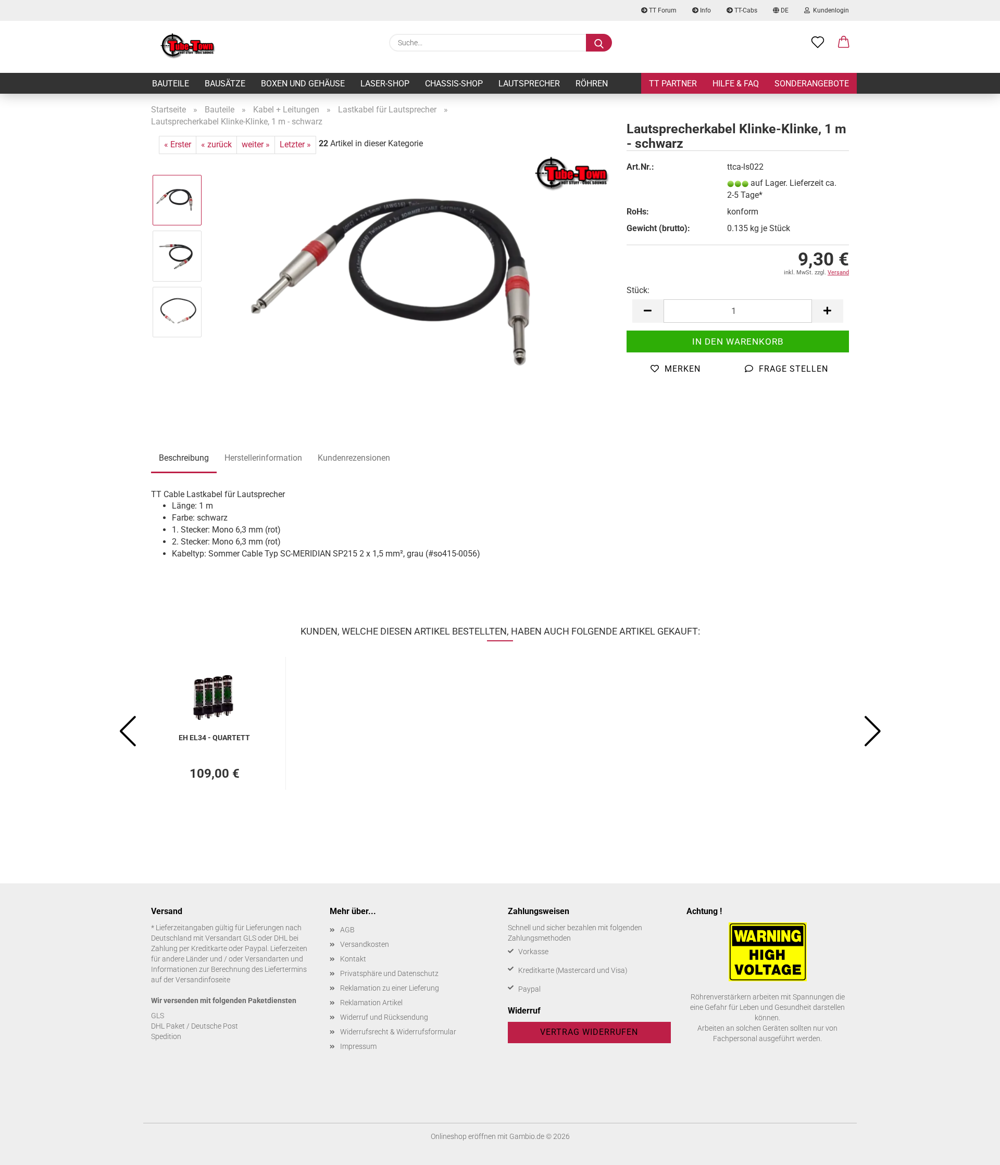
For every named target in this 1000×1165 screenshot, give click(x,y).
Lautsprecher (529, 83)
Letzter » (295, 144)
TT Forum (662, 10)
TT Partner (673, 83)
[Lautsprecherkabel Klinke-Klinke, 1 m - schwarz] (411, 283)
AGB (347, 930)
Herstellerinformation (263, 458)
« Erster (177, 144)
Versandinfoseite (203, 980)
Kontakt (353, 959)
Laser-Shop (384, 83)
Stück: (638, 290)
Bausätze (225, 83)
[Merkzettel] (818, 43)
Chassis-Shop (454, 83)
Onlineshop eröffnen (463, 1136)
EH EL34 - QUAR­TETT (214, 737)
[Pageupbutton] (971, 1149)
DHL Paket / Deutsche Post (194, 1026)
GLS (157, 1015)
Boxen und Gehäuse (303, 83)
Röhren (592, 83)
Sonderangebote (811, 83)
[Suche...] (599, 43)
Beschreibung (184, 458)
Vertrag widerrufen (589, 1032)
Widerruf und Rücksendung (384, 1017)
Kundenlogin (829, 10)
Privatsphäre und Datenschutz (389, 973)
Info (704, 10)
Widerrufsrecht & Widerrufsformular (398, 1032)
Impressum (358, 1046)
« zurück (216, 144)
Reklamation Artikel (371, 1002)
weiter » (256, 144)
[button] (844, 43)
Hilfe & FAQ (735, 83)
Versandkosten (364, 944)
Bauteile (170, 83)
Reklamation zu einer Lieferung (389, 988)
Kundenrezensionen (354, 458)
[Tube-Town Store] (187, 47)
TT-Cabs (745, 10)
